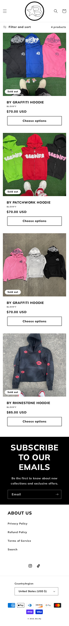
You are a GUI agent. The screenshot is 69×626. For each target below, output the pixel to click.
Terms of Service (19, 541)
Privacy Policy (17, 523)
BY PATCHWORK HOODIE (29, 202)
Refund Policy (17, 532)
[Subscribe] (57, 494)
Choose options (35, 121)
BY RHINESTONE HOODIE (28, 403)
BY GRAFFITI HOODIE (25, 102)
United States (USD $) (33, 591)
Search (13, 549)
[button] (5, 11)
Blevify (38, 619)
